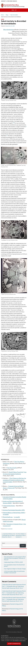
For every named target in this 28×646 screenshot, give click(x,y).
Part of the (14, 632)
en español (6, 514)
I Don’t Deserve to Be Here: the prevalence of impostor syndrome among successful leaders (14, 480)
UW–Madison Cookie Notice (19, 640)
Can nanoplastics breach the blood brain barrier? (14, 565)
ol (19, 517)
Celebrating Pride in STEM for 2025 (13, 562)
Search (3, 543)
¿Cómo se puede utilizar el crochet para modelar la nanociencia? (14, 571)
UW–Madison (9, 1)
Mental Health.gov (8, 517)
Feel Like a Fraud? (11, 467)
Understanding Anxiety (9, 505)
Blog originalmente (8, 29)
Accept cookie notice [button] (14, 643)
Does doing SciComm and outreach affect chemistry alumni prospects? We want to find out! (15, 558)
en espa (16, 517)
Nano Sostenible (8, 528)
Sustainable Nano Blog (11, 5)
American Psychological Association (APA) (14, 510)
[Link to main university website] (14, 628)
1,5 (6, 135)
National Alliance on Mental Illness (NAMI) (14, 512)
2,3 (13, 122)
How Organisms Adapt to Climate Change (15, 568)
